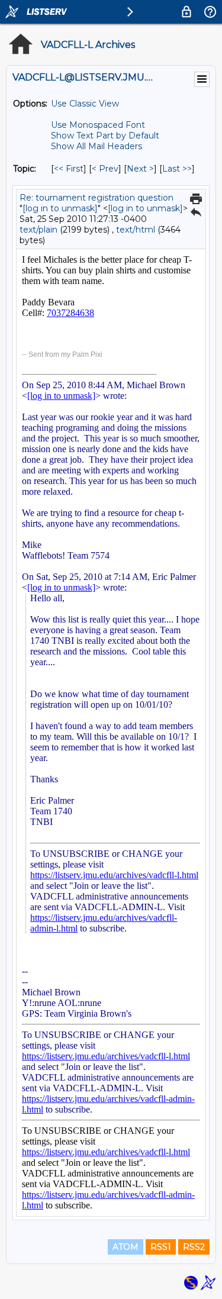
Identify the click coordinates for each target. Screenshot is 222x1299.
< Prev (105, 168)
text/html (135, 229)
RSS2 (194, 1247)
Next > (140, 168)
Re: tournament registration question (96, 197)
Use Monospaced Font (98, 125)
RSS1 (160, 1247)
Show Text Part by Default (105, 135)
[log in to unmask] (60, 208)
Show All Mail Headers (96, 146)
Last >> (177, 168)
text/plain (38, 229)
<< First (68, 168)
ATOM (125, 1247)
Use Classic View (85, 103)
